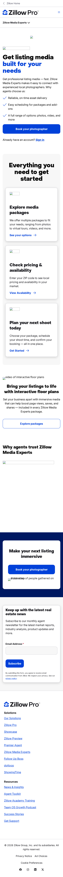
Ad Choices (41, 856)
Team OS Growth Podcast (20, 807)
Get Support (11, 820)
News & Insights (14, 787)
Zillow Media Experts (17, 752)
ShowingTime (12, 772)
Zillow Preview (13, 738)
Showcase (10, 731)
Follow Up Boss (13, 758)
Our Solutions (12, 718)
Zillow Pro (10, 725)
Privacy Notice (24, 856)
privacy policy (11, 678)
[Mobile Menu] (59, 12)
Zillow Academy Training (19, 800)
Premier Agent (13, 745)
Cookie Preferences (31, 862)
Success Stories (14, 814)
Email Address (14, 643)
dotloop (9, 765)
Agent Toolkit (12, 793)
